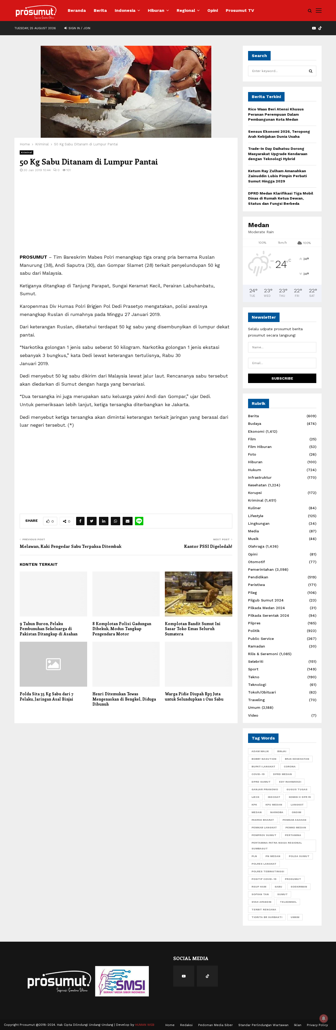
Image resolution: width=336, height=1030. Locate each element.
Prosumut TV (240, 10)
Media (253, 531)
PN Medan (272, 856)
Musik (253, 539)
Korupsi (255, 493)
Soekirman (299, 886)
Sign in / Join (78, 28)
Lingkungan (259, 523)
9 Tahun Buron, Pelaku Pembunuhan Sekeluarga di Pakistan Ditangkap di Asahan (48, 628)
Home (170, 1025)
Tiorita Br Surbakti (266, 917)
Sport (253, 669)
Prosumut (293, 879)
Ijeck (255, 797)
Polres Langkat (263, 863)
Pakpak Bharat (262, 819)
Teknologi (257, 684)
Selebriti (255, 661)
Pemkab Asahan (294, 819)
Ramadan (256, 646)
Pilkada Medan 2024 (266, 608)
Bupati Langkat (263, 766)
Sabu (278, 886)
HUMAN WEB (144, 1025)
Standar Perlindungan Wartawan (263, 1025)
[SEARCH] (310, 71)
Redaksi (186, 1025)
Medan (256, 812)
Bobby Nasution (263, 758)
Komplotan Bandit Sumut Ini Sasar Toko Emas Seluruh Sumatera (192, 628)
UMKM (295, 917)
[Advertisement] (126, 216)
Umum (254, 707)
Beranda (77, 10)
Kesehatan (257, 485)
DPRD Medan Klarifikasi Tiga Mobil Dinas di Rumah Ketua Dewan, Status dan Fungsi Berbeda (280, 198)
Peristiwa (256, 585)
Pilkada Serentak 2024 (268, 615)
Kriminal (26, 152)
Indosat (274, 797)
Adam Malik (260, 751)
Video (253, 715)
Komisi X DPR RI (300, 797)
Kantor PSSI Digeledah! (208, 546)
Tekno (253, 677)
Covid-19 (258, 774)
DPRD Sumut (261, 781)
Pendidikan (258, 577)
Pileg (252, 592)
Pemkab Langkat (264, 827)
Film (252, 439)
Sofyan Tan (260, 894)
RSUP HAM (258, 886)
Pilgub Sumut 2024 (266, 600)
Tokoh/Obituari (262, 692)
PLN (254, 856)
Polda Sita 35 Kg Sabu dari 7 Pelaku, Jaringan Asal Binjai (46, 696)
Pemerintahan (261, 569)
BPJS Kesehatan (297, 758)
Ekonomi (256, 431)
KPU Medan (273, 804)
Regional (186, 10)
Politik (254, 631)
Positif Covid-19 (263, 879)
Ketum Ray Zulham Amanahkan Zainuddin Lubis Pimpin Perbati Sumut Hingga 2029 (277, 176)
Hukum (254, 470)
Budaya (254, 423)
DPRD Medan (282, 774)
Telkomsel (288, 901)
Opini (212, 10)
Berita (100, 10)
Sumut (282, 894)
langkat (297, 804)
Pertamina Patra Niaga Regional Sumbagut (276, 845)
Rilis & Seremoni (263, 654)
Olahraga (256, 546)
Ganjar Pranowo (264, 789)
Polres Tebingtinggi (267, 871)
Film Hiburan (260, 447)
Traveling (256, 700)
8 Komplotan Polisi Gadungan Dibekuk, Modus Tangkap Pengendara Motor (121, 628)
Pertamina (293, 835)
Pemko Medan (295, 827)
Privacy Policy (317, 1025)
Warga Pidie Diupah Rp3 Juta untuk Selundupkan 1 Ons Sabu (194, 696)
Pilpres (254, 623)
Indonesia (125, 10)
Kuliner (254, 508)
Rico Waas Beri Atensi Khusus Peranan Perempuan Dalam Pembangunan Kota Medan (276, 114)
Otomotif (256, 562)
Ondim (296, 812)
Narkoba (276, 812)
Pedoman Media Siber (215, 1025)
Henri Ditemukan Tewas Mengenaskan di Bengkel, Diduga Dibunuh (124, 699)
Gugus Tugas (296, 789)
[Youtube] (183, 976)
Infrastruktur (260, 477)
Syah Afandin (261, 901)
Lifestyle (255, 516)
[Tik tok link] (320, 28)
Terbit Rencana (263, 909)
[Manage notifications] (323, 1018)
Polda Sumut (299, 856)
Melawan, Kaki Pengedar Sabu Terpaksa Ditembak (70, 546)
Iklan (297, 1025)
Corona (290, 766)
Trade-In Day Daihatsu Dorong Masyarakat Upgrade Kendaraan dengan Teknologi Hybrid (277, 153)
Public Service (261, 638)
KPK (254, 804)
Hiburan (156, 10)
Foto (252, 454)
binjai (281, 751)
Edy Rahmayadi (290, 781)
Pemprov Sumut (263, 835)
